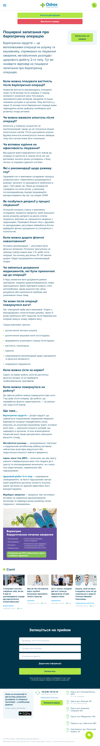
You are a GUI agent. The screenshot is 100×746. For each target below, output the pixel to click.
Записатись (50, 671)
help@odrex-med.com (49, 698)
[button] (4, 5)
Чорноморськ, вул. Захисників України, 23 (83, 730)
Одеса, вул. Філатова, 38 (81, 702)
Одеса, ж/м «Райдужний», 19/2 (83, 716)
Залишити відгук (52, 702)
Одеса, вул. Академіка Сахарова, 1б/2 (80, 709)
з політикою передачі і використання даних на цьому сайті (49, 680)
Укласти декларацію (50, 15)
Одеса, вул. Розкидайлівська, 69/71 (83, 694)
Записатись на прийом (82, 37)
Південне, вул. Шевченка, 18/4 (83, 723)
